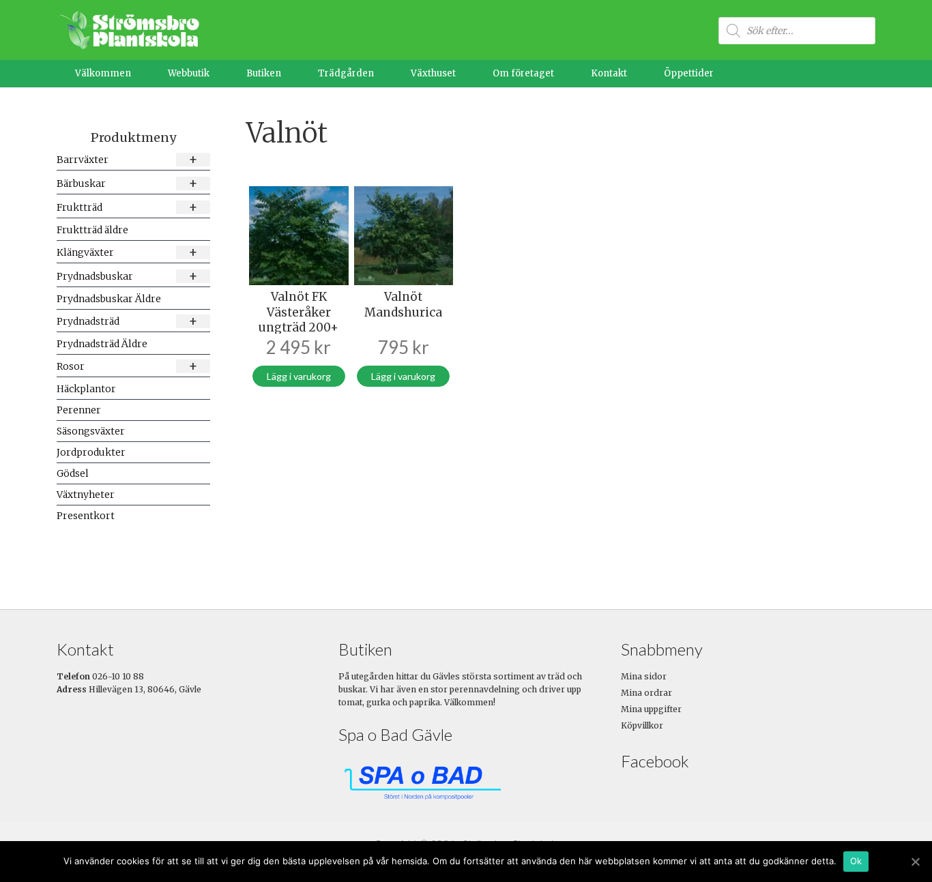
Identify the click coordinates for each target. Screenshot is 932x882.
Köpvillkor (642, 725)
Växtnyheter (86, 494)
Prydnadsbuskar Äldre (109, 299)
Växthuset (433, 73)
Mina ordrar (646, 693)
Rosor (127, 365)
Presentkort (86, 516)
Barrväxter (127, 159)
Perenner (79, 410)
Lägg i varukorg (299, 376)
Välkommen (103, 73)
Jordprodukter (91, 452)
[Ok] (915, 861)
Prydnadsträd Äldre (102, 344)
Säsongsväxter (91, 431)
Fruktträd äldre (92, 230)
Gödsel (73, 473)
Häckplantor (86, 389)
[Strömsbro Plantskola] (128, 29)
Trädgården (346, 73)
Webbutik (188, 73)
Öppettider (689, 73)
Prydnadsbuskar (127, 275)
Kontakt (609, 73)
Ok (856, 860)
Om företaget (523, 73)
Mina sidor (644, 676)
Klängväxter (127, 252)
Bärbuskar (127, 183)
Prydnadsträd (127, 320)
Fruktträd (127, 207)
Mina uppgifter (651, 709)
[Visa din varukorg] (853, 73)
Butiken (263, 73)
